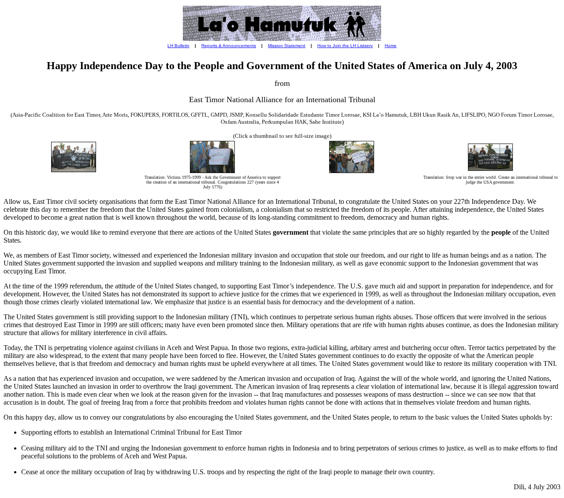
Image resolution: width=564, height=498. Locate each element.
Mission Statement (286, 45)
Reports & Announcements (228, 45)
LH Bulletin (178, 45)
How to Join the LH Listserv (345, 45)
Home (391, 45)
